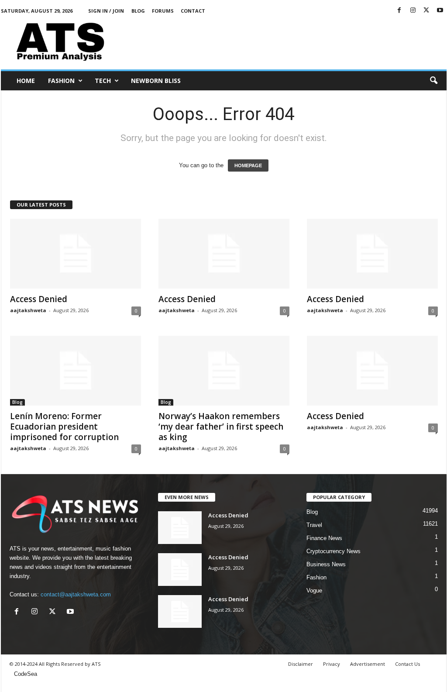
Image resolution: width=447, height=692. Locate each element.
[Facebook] (399, 10)
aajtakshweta (28, 310)
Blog (138, 10)
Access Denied (38, 299)
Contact (193, 10)
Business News (326, 564)
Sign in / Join (106, 10)
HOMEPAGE (248, 165)
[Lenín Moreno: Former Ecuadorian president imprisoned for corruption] (75, 371)
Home (26, 80)
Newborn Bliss (156, 80)
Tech (103, 80)
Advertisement (367, 664)
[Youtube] (440, 10)
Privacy (331, 664)
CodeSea (25, 674)
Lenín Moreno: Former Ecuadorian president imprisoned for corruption (64, 426)
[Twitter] (426, 10)
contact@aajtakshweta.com (76, 594)
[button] (433, 80)
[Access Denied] (75, 254)
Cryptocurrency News (333, 551)
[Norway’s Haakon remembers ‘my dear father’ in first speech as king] (223, 371)
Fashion (61, 80)
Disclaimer (300, 664)
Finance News (324, 538)
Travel (314, 525)
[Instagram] (413, 10)
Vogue (314, 590)
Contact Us (407, 664)
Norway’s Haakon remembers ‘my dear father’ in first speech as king (220, 426)
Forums (163, 10)
